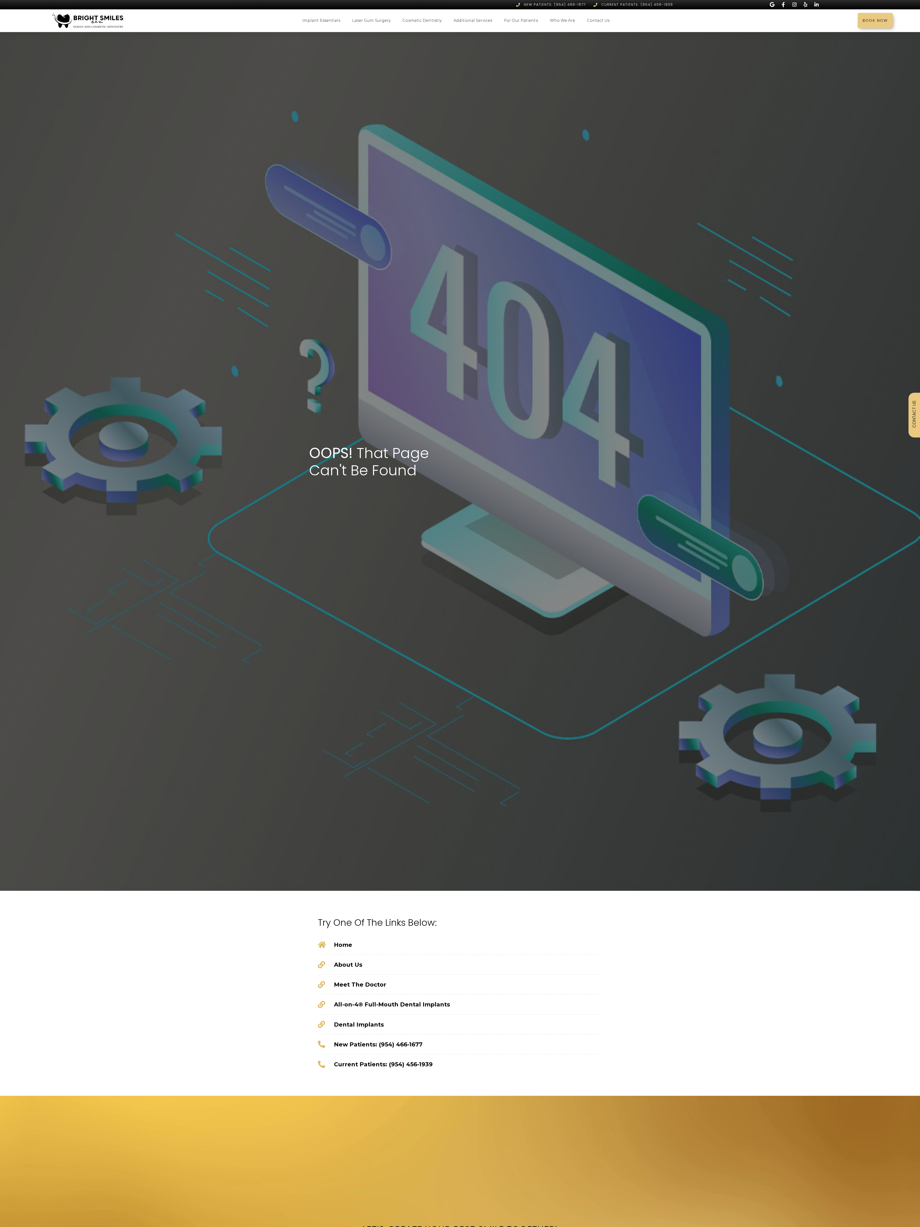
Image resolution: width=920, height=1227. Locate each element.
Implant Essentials (321, 20)
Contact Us (598, 20)
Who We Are (562, 20)
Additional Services (473, 20)
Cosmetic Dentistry (422, 20)
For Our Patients (521, 20)
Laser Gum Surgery (371, 20)
